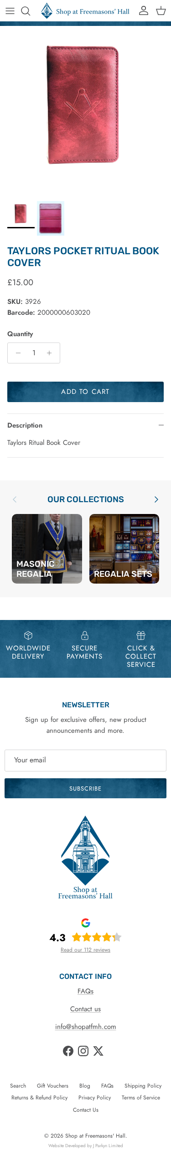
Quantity (20, 334)
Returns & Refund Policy (39, 1097)
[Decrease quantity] (16, 353)
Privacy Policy (94, 1097)
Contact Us (85, 1110)
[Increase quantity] (52, 353)
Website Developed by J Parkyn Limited (85, 1145)
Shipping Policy (142, 1086)
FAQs (85, 991)
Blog (84, 1086)
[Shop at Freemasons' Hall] (85, 11)
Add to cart (85, 392)
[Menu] (10, 11)
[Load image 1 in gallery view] (85, 111)
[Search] (30, 11)
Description (24, 425)
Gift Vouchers (52, 1086)
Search (18, 1086)
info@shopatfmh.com (85, 1027)
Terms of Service (141, 1097)
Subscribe (85, 788)
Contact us (85, 1009)
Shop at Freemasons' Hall (95, 1136)
